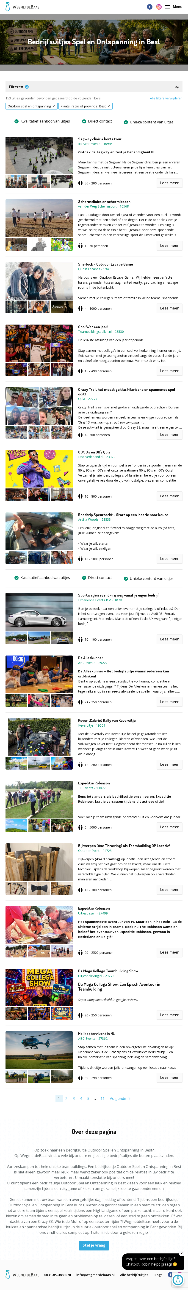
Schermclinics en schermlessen (104, 201)
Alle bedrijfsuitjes (134, 1275)
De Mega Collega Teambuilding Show (108, 971)
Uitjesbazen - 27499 (93, 913)
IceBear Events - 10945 (95, 143)
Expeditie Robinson (94, 783)
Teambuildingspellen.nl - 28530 (101, 331)
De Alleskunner (90, 658)
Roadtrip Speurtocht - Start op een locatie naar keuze (123, 514)
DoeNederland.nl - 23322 (96, 457)
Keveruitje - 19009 (91, 725)
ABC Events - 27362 (93, 1038)
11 (102, 1098)
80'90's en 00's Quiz (94, 452)
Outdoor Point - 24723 (95, 850)
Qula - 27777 (87, 399)
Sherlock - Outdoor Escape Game (105, 264)
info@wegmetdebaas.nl (95, 1275)
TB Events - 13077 (91, 788)
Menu (177, 7)
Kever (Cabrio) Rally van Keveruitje (107, 720)
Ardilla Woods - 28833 (94, 519)
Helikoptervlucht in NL (96, 1033)
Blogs (158, 1275)
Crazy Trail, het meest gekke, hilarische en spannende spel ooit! (126, 391)
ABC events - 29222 (93, 663)
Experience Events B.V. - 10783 (101, 600)
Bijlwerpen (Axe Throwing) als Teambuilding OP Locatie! (124, 845)
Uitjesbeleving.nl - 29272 (96, 976)
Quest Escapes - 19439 (95, 269)
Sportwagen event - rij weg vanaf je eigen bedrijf (118, 595)
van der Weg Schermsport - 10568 (103, 206)
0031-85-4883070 (57, 1275)
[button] (94, 86)
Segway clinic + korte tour (100, 139)
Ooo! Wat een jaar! (93, 327)
